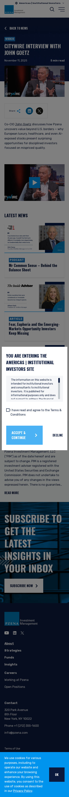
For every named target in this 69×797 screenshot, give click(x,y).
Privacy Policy (22, 791)
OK (57, 774)
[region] (35, 388)
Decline (58, 435)
